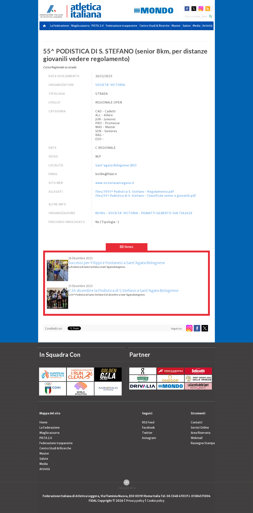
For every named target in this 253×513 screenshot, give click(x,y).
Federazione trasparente (121, 25)
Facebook (148, 427)
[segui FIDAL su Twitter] (205, 328)
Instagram (149, 438)
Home (43, 422)
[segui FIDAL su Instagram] (189, 328)
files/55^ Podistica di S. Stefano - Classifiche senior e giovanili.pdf (145, 195)
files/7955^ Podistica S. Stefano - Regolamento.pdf (134, 191)
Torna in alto (127, 488)
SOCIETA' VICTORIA (110, 85)
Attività (207, 25)
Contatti (196, 422)
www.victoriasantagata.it (114, 183)
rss (207, 8)
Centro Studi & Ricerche (154, 25)
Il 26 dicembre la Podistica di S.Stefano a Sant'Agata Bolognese (123, 290)
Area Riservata (200, 433)
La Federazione (59, 25)
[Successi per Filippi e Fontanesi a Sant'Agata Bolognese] (57, 268)
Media (196, 25)
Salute (187, 25)
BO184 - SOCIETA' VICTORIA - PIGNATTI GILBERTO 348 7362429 (143, 213)
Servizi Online (200, 427)
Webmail (196, 438)
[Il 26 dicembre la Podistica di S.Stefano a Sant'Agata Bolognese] (57, 296)
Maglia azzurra (80, 25)
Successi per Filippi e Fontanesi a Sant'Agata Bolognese (116, 262)
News (128, 247)
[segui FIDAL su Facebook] (197, 328)
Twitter (147, 433)
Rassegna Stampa (203, 443)
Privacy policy (135, 500)
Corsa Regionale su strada (59, 67)
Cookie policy (155, 500)
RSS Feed (148, 422)
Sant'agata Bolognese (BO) (116, 165)
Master (176, 25)
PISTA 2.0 (97, 25)
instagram (201, 8)
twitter (194, 8)
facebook (187, 8)
